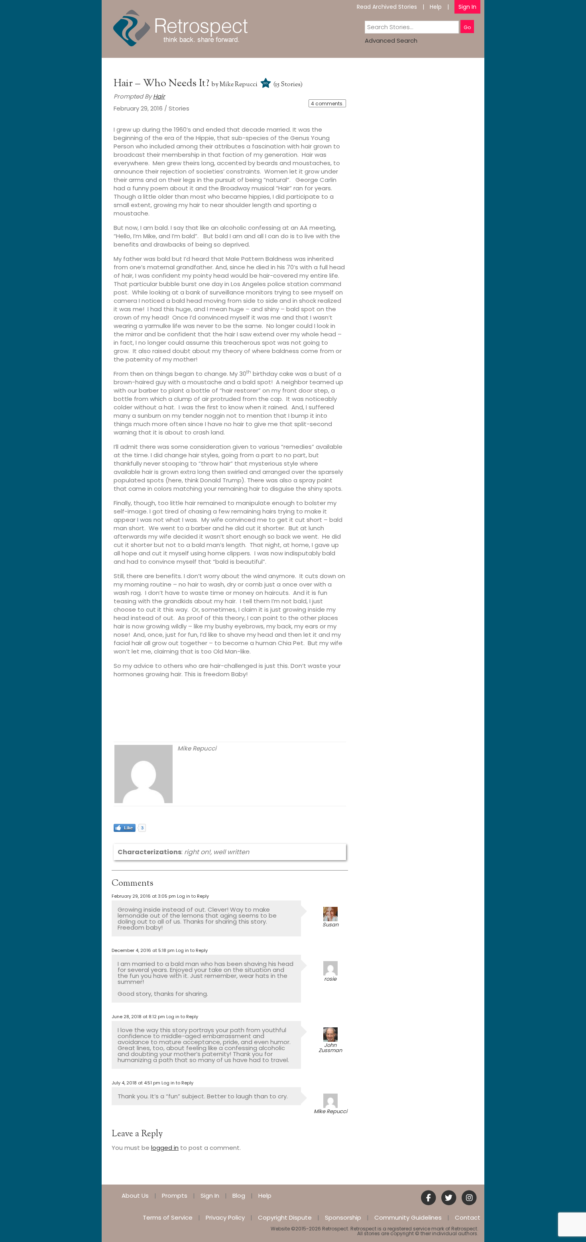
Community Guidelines (408, 1217)
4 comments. (327, 103)
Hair (159, 96)
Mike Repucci (239, 84)
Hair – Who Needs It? (163, 83)
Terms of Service (168, 1217)
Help (436, 7)
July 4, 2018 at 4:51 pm (136, 1083)
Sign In (467, 7)
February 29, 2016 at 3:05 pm (144, 896)
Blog (238, 1196)
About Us (135, 1196)
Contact (467, 1217)
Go (467, 27)
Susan (330, 924)
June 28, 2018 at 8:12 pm (138, 1016)
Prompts (174, 1196)
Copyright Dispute (285, 1217)
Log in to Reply (193, 896)
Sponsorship (343, 1217)
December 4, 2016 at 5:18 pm (143, 950)
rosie (330, 979)
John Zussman (330, 1047)
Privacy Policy (225, 1217)
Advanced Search (391, 40)
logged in (165, 1147)
